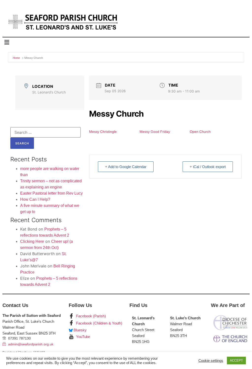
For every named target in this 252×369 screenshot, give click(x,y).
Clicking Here (32, 241)
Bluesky (80, 330)
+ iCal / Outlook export (208, 167)
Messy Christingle (103, 132)
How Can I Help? (35, 199)
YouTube (82, 337)
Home (17, 57)
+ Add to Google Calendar (125, 167)
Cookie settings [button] (210, 361)
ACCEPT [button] (236, 360)
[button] (6, 42)
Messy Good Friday (155, 132)
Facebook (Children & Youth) (98, 323)
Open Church (200, 132)
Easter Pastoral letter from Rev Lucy (51, 193)
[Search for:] (45, 132)
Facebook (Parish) (90, 316)
